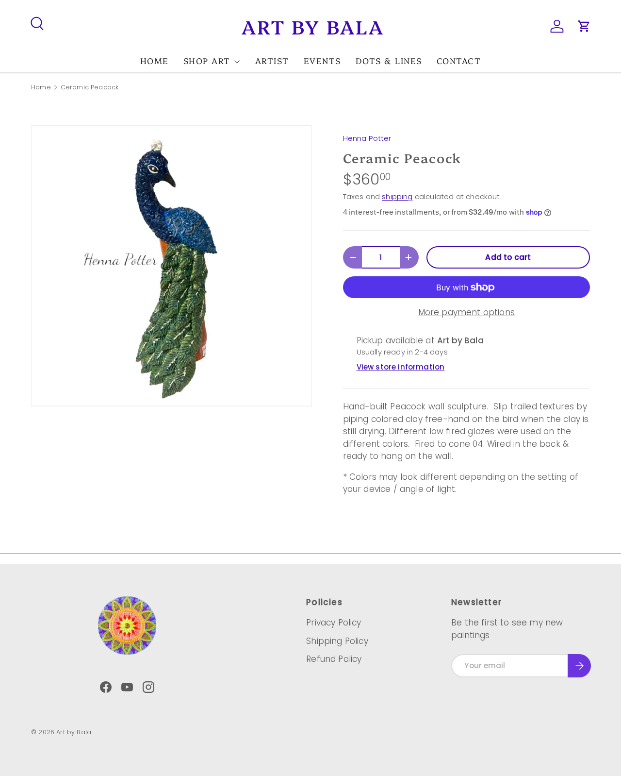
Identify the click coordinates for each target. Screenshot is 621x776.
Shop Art (206, 60)
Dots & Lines (389, 60)
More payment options (466, 312)
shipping (397, 196)
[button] (584, 26)
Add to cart (508, 257)
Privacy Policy (333, 622)
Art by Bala (73, 732)
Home (154, 60)
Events (322, 60)
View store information (401, 367)
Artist (272, 60)
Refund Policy (333, 659)
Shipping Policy (337, 641)
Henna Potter (367, 138)
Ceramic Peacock (90, 87)
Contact (459, 60)
